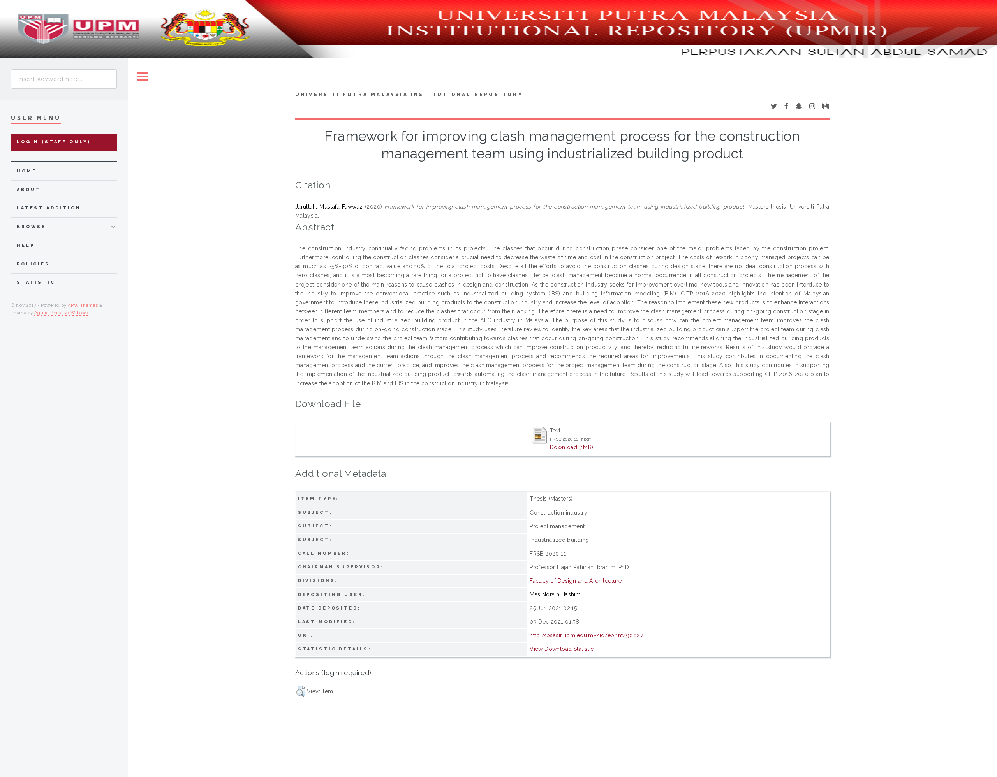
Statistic (36, 282)
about (29, 189)
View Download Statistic (562, 649)
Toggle (142, 76)
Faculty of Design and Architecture (576, 581)
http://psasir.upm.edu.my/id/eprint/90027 (586, 635)
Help (25, 245)
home (26, 171)
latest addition (49, 208)
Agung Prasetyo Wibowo (61, 312)
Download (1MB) (572, 447)
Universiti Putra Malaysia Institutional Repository (409, 94)
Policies (33, 264)
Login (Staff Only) (54, 141)
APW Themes (83, 305)
